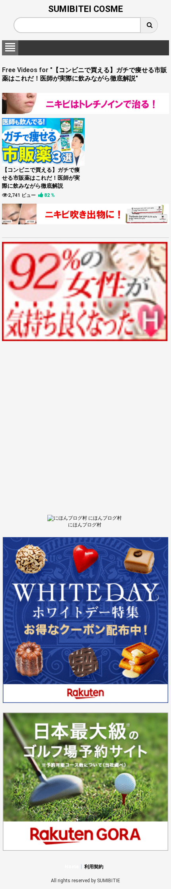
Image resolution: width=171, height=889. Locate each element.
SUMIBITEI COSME (85, 9)
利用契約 (93, 866)
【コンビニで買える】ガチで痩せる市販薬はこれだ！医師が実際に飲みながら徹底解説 (41, 178)
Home (72, 866)
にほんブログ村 (84, 525)
